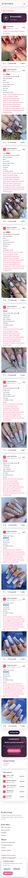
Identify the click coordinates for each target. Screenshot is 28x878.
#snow (5, 96)
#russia (12, 552)
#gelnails (5, 100)
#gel (4, 562)
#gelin (14, 102)
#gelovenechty (7, 102)
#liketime (20, 558)
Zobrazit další (14, 732)
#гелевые (18, 108)
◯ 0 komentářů (12, 63)
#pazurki (11, 106)
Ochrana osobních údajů (8, 842)
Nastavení (7, 869)
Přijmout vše (8, 873)
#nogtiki (8, 110)
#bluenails (19, 550)
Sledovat (22, 776)
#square (8, 562)
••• (23, 27)
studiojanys (10, 26)
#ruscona (5, 560)
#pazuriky (6, 106)
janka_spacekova (12, 69)
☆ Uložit (22, 63)
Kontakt (3, 835)
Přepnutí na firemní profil (8, 858)
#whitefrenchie (7, 112)
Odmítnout (16, 869)
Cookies (3, 848)
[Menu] (24, 3)
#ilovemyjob (20, 560)
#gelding (16, 100)
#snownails (6, 33)
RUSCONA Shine (6, 827)
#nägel (16, 96)
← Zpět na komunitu (7, 11)
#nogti (8, 558)
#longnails (10, 96)
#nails (12, 31)
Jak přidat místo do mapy (8, 855)
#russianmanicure (19, 552)
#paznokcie (6, 104)
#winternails (6, 31)
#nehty (17, 31)
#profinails (6, 552)
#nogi (4, 110)
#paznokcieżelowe (15, 104)
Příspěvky (4, 833)
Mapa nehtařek (5, 830)
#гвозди (12, 108)
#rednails (22, 31)
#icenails (12, 550)
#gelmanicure (20, 102)
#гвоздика (6, 108)
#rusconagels (13, 560)
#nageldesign (15, 98)
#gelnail (11, 100)
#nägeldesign (7, 98)
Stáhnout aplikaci (14, 751)
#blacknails (20, 110)
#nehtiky (18, 106)
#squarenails (15, 562)
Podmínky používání (6, 845)
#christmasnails (11, 94)
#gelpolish (19, 556)
